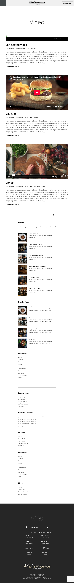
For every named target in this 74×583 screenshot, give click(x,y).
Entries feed (21, 489)
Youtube (11, 114)
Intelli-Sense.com (44, 578)
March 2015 (21, 441)
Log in (20, 487)
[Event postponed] (22, 291)
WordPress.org (22, 494)
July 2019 (20, 436)
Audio (20, 357)
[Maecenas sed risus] (22, 248)
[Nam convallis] (22, 237)
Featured (37, 186)
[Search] (53, 214)
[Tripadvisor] (40, 518)
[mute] (60, 39)
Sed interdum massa (36, 256)
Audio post (32, 307)
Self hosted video (16, 45)
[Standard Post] (22, 321)
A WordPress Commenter (27, 417)
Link (19, 366)
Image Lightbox (34, 329)
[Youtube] (22, 343)
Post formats (22, 368)
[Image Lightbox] (22, 332)
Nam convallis (33, 234)
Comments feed (23, 492)
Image (20, 364)
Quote (20, 371)
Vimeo (10, 182)
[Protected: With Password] (22, 270)
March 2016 (21, 439)
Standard (21, 373)
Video (34, 49)
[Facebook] (34, 518)
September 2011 (23, 443)
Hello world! (21, 397)
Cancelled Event (34, 277)
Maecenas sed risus (35, 245)
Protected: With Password (37, 267)
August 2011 (21, 446)
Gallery (20, 362)
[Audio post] (22, 310)
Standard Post (34, 318)
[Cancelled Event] (22, 280)
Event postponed (34, 288)
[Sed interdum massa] (22, 259)
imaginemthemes (25, 419)
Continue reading (12, 66)
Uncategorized (22, 375)
